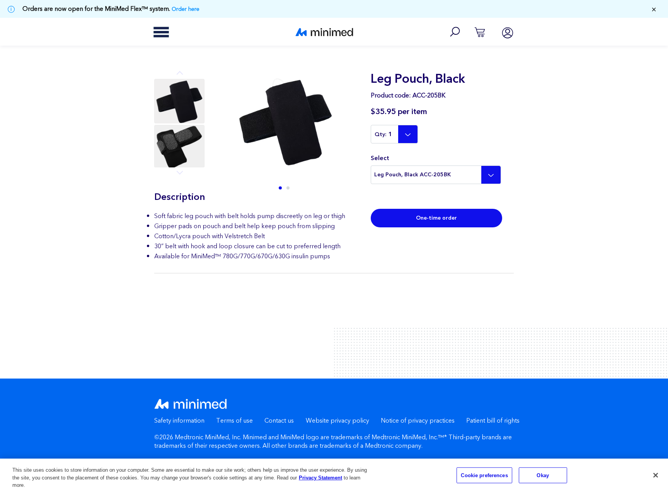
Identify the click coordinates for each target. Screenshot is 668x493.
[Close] (655, 475)
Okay (543, 475)
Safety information (179, 420)
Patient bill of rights (493, 420)
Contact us (279, 420)
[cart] (480, 32)
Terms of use (234, 420)
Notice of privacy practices (418, 420)
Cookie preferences (484, 475)
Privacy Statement (320, 478)
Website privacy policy (337, 420)
